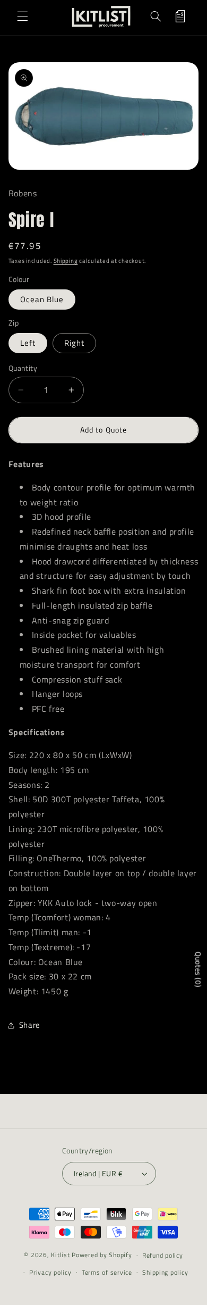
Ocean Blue (42, 299)
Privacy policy (50, 1272)
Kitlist (61, 1254)
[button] (22, 16)
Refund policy (162, 1255)
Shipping (66, 260)
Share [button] (29, 1025)
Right (74, 343)
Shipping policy (165, 1272)
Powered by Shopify (102, 1254)
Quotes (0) (198, 969)
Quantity (22, 368)
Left (28, 343)
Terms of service (107, 1272)
